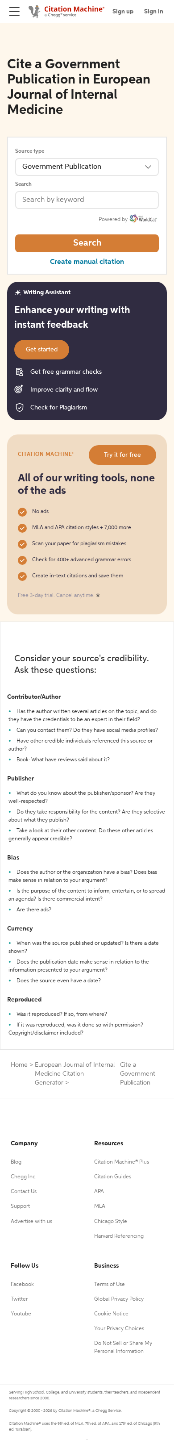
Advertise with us (31, 1221)
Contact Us (24, 1191)
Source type (29, 151)
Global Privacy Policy (119, 1299)
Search (23, 184)
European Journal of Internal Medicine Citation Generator (75, 1074)
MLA (99, 1206)
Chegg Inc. (24, 1177)
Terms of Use (109, 1284)
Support (20, 1206)
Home (19, 1065)
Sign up (122, 11)
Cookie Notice (111, 1314)
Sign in (153, 11)
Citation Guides (112, 1177)
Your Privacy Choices (119, 1328)
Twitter (19, 1299)
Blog (16, 1162)
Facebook (22, 1284)
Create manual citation (87, 262)
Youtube (21, 1314)
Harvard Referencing (119, 1236)
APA (99, 1191)
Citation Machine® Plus (121, 1162)
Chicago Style (110, 1221)
